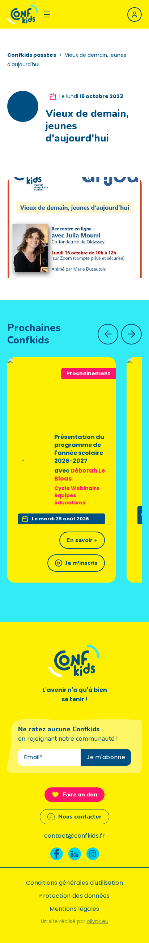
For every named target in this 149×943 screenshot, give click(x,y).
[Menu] (47, 14)
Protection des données (74, 896)
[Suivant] (131, 334)
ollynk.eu (97, 921)
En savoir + (82, 540)
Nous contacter (80, 817)
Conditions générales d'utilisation (74, 883)
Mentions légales (74, 909)
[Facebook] (56, 853)
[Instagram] (92, 853)
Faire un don (80, 795)
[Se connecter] (134, 14)
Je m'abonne (105, 757)
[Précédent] (108, 334)
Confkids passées (31, 55)
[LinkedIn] (74, 853)
